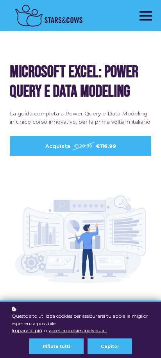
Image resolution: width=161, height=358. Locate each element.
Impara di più (27, 330)
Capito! (110, 346)
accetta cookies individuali (78, 330)
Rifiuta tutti (56, 346)
